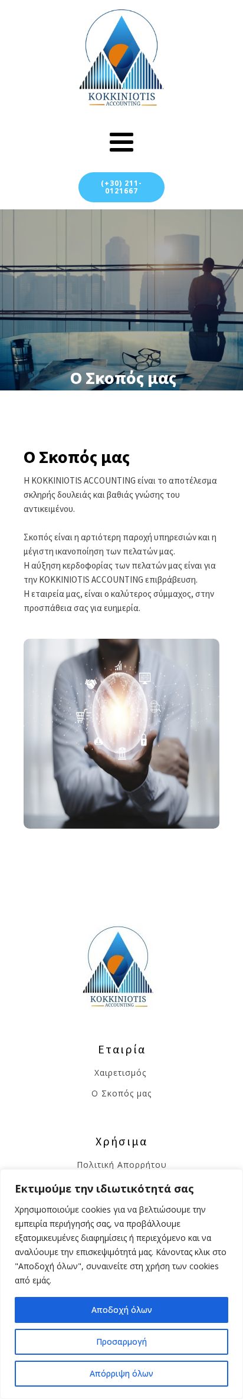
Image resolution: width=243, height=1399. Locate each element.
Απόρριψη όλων (121, 1373)
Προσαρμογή (121, 1341)
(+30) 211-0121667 (121, 187)
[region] (121, 1284)
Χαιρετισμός (121, 1072)
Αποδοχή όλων (121, 1309)
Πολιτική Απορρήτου (122, 1164)
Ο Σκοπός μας (121, 1093)
